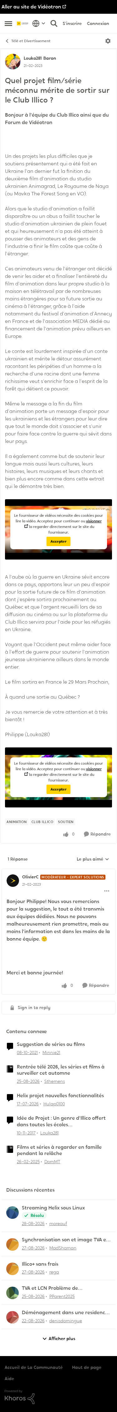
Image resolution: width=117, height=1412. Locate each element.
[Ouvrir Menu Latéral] (8, 23)
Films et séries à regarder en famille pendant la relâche (59, 1150)
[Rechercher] (54, 23)
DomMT (52, 1161)
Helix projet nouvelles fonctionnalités (60, 1096)
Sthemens (54, 1081)
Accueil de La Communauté (34, 1367)
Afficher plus (62, 1338)
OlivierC (30, 877)
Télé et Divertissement (31, 40)
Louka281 (33, 58)
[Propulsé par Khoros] (58, 1397)
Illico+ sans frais (40, 1264)
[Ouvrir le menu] (108, 41)
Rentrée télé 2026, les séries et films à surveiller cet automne (61, 1070)
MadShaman (62, 1248)
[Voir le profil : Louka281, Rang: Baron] (13, 61)
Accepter (58, 541)
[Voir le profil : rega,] (12, 1269)
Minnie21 (51, 1052)
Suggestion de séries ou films (51, 1044)
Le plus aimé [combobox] (93, 859)
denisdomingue (65, 1321)
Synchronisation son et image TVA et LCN (65, 1240)
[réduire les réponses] (58, 872)
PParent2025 (62, 1296)
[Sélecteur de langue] (39, 23)
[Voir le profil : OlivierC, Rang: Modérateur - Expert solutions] (13, 880)
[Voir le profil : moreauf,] (12, 1212)
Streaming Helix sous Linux (53, 1208)
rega (54, 1272)
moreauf (58, 1223)
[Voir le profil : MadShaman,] (12, 1244)
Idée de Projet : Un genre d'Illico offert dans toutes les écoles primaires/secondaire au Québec (61, 1121)
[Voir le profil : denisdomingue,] (12, 1317)
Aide (9, 1378)
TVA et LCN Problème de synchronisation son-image (54, 1288)
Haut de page (86, 1367)
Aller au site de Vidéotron (31, 6)
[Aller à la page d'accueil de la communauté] (23, 23)
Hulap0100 (54, 1104)
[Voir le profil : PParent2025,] (12, 1293)
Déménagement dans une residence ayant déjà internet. (65, 1312)
